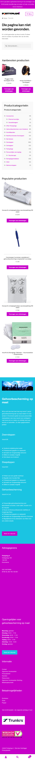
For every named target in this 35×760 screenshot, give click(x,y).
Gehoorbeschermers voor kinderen (17, 129)
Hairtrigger (23, 748)
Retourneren (6, 678)
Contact (4, 669)
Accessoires (10, 116)
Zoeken (17, 757)
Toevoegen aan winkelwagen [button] (9, 90)
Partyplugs (9, 149)
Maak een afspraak (9, 534)
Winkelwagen (27, 755)
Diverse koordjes (13, 119)
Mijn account (6, 757)
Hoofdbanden (10, 132)
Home (5, 18)
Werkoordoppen (11, 165)
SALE (7, 162)
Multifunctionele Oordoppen (15, 136)
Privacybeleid (6, 674)
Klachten (4, 676)
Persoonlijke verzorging (13, 152)
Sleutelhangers (13, 122)
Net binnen (9, 139)
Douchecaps (12, 155)
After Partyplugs (11, 126)
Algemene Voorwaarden (9, 671)
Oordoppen (9, 142)
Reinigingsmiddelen (12, 159)
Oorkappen (9, 145)
